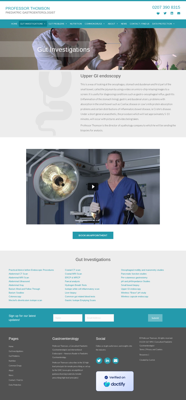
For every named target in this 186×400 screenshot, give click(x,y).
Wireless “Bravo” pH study (133, 292)
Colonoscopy (15, 296)
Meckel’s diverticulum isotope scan (25, 300)
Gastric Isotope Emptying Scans (80, 300)
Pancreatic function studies (134, 273)
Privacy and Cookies (154, 349)
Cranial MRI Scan (73, 273)
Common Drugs (93, 23)
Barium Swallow (16, 292)
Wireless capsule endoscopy (134, 296)
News (124, 23)
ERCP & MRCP (72, 277)
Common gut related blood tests (80, 296)
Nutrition (76, 23)
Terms (142, 349)
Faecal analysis (72, 281)
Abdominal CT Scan (18, 273)
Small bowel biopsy (130, 285)
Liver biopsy (70, 292)
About (111, 23)
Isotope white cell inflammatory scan (82, 289)
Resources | (144, 355)
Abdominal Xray (16, 285)
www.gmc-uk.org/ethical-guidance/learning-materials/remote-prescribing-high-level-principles (67, 374)
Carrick (152, 360)
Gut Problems (56, 23)
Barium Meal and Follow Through (24, 289)
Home (14, 23)
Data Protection (162, 23)
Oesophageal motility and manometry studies (142, 270)
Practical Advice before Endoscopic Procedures (31, 270)
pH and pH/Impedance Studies (135, 281)
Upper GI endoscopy (131, 289)
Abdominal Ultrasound (19, 281)
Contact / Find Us (139, 23)
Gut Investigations (31, 23)
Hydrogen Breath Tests (76, 285)
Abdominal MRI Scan (19, 277)
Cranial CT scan (72, 270)
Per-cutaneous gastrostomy (134, 277)
